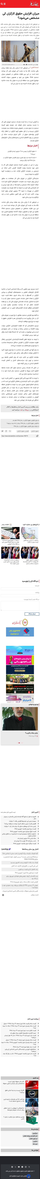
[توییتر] (9, 431)
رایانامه (37, 593)
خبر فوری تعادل (33, 1139)
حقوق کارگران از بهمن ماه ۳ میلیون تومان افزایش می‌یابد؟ (21, 152)
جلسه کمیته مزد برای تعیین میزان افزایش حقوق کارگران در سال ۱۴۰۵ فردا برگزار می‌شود (19, 159)
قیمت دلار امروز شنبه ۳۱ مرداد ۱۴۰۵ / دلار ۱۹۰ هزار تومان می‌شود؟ (20, 1036)
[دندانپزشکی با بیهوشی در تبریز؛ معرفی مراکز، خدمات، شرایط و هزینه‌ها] (31, 1111)
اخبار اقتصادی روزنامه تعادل (30, 1136)
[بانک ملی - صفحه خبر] (20, 622)
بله (21, 410)
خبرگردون (35, 1133)
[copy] (37, 435)
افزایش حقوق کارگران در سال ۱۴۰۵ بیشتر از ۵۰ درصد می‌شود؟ (22, 423)
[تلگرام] (2, 431)
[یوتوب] (18, 1167)
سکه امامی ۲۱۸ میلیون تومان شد (26, 838)
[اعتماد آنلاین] (34, 4)
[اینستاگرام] (25, 1167)
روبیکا (27, 410)
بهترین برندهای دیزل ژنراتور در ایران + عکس (13, 1118)
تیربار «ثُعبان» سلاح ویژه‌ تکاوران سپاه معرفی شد (23, 1033)
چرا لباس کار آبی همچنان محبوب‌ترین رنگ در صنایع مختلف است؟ (14, 1100)
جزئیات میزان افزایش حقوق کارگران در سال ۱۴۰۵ (26, 426)
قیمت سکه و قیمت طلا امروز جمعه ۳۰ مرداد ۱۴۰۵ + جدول (20, 1024)
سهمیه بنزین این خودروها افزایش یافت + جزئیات (22, 821)
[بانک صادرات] (20, 650)
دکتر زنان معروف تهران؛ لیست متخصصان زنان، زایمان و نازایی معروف (13, 1083)
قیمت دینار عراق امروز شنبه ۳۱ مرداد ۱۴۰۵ (24, 1047)
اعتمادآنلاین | (34, 67)
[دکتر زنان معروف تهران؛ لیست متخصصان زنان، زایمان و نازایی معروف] (31, 1085)
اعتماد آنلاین (12, 1171)
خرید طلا (35, 1144)
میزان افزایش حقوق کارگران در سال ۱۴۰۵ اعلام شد (25, 420)
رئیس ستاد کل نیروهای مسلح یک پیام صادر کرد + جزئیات (20, 826)
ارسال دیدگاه (31, 614)
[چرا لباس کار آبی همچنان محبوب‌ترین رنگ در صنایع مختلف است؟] (31, 1102)
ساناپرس (35, 1141)
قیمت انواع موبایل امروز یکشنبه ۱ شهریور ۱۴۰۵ (23, 832)
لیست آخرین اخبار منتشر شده (8, 812)
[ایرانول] (20, 679)
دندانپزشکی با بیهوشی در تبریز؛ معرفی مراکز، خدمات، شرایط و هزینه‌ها (14, 1109)
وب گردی (35, 1078)
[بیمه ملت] (20, 632)
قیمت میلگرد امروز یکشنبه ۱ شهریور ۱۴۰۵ (24, 844)
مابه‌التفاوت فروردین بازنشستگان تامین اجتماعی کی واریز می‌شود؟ (20, 1050)
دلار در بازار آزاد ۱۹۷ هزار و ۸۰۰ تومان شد (25, 841)
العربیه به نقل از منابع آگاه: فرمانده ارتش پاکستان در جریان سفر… (20, 818)
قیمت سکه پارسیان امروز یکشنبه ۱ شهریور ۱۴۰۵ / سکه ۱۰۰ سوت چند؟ (18, 1043)
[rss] (28, 1167)
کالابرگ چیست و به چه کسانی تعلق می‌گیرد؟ (14, 1091)
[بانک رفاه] (20, 698)
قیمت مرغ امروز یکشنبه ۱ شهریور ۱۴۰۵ (25, 829)
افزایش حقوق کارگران (23, 431)
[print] (24, 64)
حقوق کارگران (35, 431)
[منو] (5, 4)
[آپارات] (11, 1167)
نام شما (37, 586)
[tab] (22, 742)
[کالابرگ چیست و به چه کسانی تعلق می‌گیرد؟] (31, 1093)
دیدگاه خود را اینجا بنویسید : (31, 599)
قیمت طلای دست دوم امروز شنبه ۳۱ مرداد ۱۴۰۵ (22, 1031)
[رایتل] (20, 660)
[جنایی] (20, 688)
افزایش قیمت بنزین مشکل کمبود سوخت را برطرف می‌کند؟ (20, 824)
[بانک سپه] (20, 669)
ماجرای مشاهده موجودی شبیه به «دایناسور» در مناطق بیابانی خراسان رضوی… (19, 835)
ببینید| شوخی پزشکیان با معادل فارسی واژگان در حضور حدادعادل (20, 734)
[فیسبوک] (6, 431)
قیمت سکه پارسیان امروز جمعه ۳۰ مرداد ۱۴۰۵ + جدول (21, 1040)
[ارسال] (26, 64)
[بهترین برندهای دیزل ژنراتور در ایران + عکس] (31, 1120)
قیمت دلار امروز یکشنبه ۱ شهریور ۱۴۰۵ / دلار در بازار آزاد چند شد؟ (19, 1055)
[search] (2, 4)
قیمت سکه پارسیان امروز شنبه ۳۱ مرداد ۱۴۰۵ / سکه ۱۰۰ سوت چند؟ (19, 1027)
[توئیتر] (14, 1167)
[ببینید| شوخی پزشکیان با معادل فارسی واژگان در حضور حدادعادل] (20, 719)
